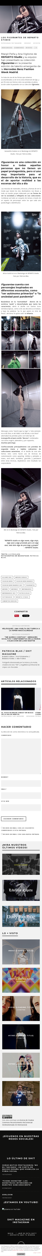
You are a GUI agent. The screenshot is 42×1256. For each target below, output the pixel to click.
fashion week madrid (24, 581)
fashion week (7, 581)
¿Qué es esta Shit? (27, 1233)
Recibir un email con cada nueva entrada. (21, 834)
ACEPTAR (21, 1254)
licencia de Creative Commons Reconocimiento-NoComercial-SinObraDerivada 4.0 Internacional (18, 1122)
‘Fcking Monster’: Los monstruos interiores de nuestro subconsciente (17, 1183)
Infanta (30, 313)
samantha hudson (9, 601)
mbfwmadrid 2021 (9, 593)
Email (3, 789)
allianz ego (7, 577)
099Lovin (7, 1195)
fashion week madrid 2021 (12, 585)
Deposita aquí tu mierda (22, 1235)
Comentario (6, 735)
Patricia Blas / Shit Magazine (11, 43)
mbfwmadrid (27, 589)
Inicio (10, 1233)
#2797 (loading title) (21, 1092)
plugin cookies (37, 1252)
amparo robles (21, 577)
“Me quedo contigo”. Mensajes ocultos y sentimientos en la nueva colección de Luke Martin (21, 639)
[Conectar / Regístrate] (40, 3)
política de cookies (18, 1250)
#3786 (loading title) (21, 1064)
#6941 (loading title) (21, 951)
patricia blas (24, 593)
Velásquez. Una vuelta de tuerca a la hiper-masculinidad (21, 630)
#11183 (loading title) (21, 1036)
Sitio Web (5, 801)
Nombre (4, 777)
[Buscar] (37, 3)
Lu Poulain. (14, 554)
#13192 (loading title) (21, 1007)
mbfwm (5, 589)
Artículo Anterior (21, 626)
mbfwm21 (14, 589)
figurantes (30, 585)
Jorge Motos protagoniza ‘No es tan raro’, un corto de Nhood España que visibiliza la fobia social (20, 1168)
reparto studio (22, 597)
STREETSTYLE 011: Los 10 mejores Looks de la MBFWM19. (16, 713)
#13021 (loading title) (21, 979)
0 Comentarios (19, 47)
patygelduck (7, 597)
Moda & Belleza (7, 47)
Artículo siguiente (21, 634)
